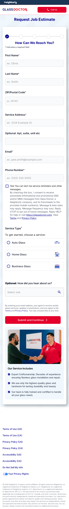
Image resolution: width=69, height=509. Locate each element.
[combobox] (31, 292)
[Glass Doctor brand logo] (15, 9)
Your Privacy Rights (18, 473)
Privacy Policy (29, 218)
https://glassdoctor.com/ (39, 214)
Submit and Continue (31, 320)
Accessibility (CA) (12, 461)
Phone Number (15, 170)
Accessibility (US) (12, 454)
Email (9, 151)
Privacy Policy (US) (13, 441)
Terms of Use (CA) (12, 435)
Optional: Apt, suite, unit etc (22, 133)
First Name (12, 55)
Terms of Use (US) (12, 429)
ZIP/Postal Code (15, 92)
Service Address (15, 114)
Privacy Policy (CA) (13, 448)
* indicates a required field (17, 47)
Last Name (12, 73)
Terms (13, 218)
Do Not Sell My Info (13, 467)
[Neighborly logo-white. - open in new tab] (10, 2)
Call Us (54, 9)
